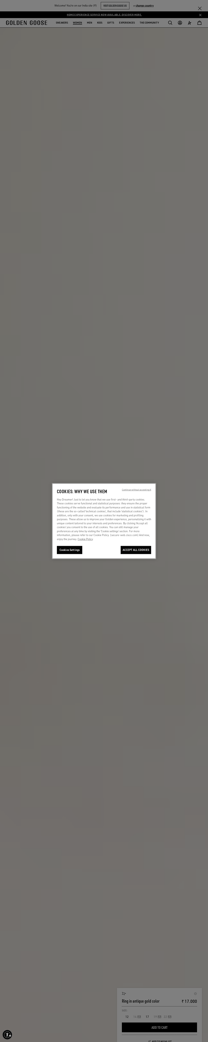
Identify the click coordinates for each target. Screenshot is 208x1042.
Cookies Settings (70, 549)
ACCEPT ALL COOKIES (136, 549)
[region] (104, 521)
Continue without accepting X (136, 489)
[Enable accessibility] (7, 1035)
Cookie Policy (85, 539)
